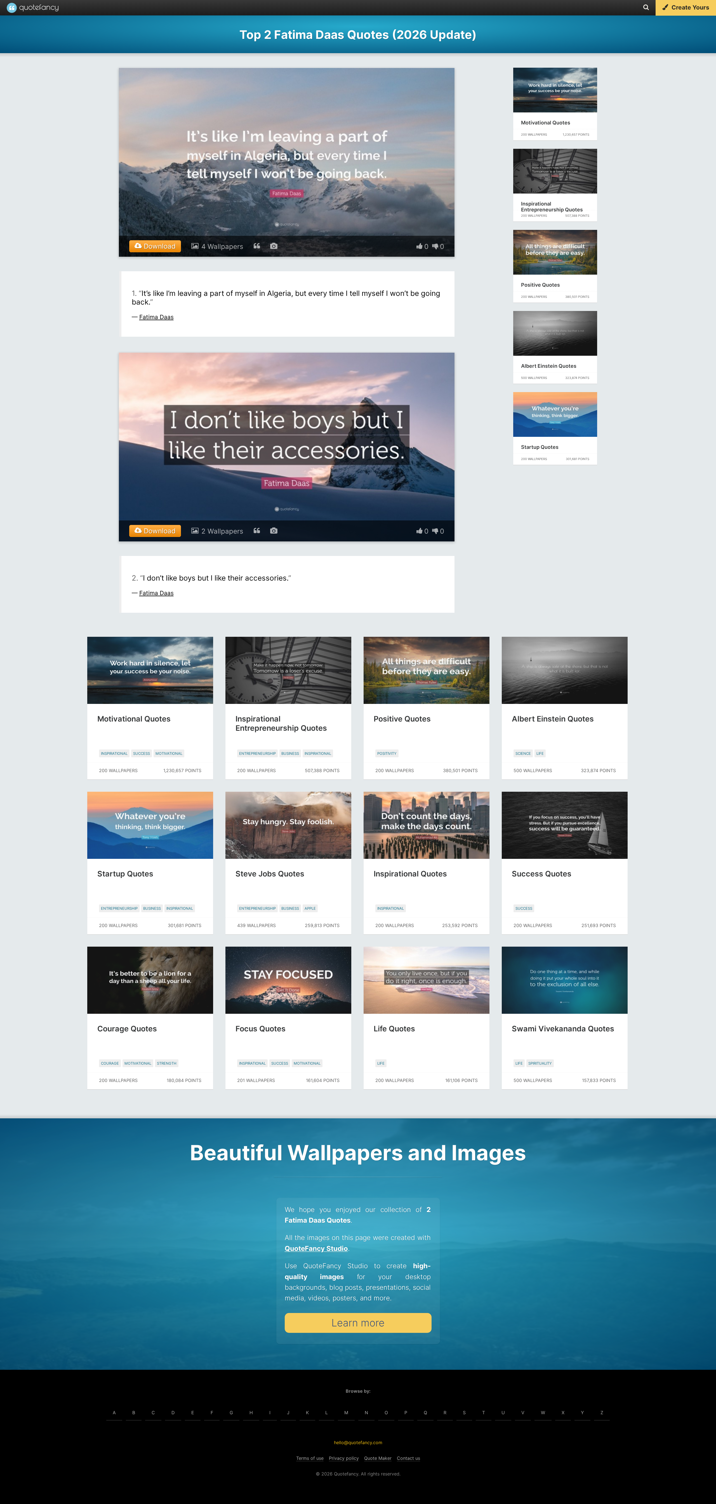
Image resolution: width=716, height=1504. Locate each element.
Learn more (358, 1323)
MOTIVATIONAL (169, 753)
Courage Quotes (127, 1028)
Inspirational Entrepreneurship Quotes (552, 207)
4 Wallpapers (222, 246)
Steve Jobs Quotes (269, 873)
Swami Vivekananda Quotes (563, 1028)
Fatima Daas (156, 316)
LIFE (540, 753)
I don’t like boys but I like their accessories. (215, 578)
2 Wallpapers (222, 531)
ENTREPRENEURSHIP (257, 753)
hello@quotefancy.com (358, 1442)
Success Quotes (541, 873)
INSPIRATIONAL (114, 753)
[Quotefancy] (32, 7)
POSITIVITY (387, 753)
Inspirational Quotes (410, 873)
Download (159, 246)
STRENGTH (166, 1063)
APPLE (310, 908)
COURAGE (110, 1063)
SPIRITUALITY (540, 1063)
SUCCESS (141, 753)
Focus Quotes (260, 1028)
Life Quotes (394, 1028)
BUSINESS (290, 753)
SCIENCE (523, 753)
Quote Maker (378, 1458)
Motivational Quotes (545, 123)
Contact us (408, 1458)
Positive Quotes (540, 285)
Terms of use (310, 1458)
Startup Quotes (540, 447)
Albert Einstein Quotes (548, 366)
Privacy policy (344, 1458)
